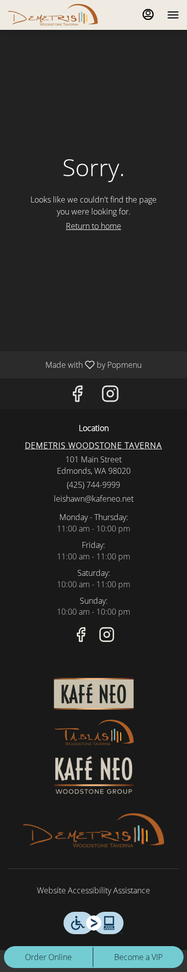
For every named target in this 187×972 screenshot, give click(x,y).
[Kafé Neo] (94, 692)
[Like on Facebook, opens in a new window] (77, 396)
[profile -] (148, 14)
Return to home (93, 225)
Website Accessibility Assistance (93, 890)
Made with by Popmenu (74, 364)
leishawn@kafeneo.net (94, 498)
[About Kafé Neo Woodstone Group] (94, 773)
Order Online (48, 957)
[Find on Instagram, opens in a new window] (110, 396)
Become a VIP (138, 957)
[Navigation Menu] (173, 14)
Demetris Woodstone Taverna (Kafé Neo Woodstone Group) (93, 831)
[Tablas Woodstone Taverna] (94, 732)
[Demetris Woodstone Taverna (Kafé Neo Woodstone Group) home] (53, 14)
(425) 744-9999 (93, 484)
